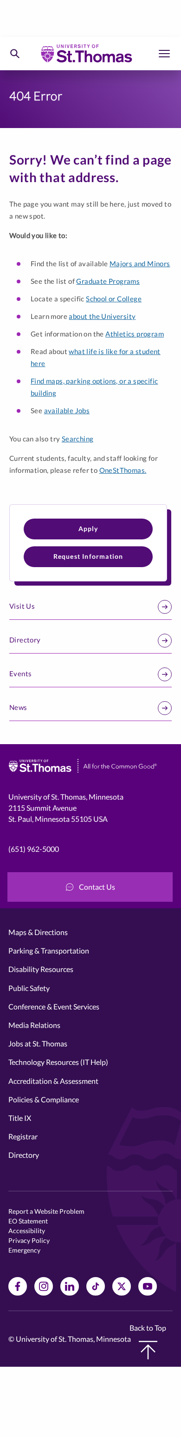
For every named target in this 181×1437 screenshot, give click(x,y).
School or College (114, 298)
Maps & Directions (38, 932)
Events (20, 673)
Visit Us (22, 606)
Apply (88, 528)
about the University (102, 316)
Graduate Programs (108, 281)
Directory (25, 640)
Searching (78, 438)
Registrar (23, 1136)
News (18, 707)
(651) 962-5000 (33, 848)
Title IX (19, 1117)
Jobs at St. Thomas (37, 1043)
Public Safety (29, 988)
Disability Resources (40, 969)
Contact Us (97, 886)
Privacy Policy (29, 1240)
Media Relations (34, 1025)
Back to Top (147, 1327)
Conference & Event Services (53, 1006)
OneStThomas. (123, 470)
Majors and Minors (140, 263)
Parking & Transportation (48, 950)
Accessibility (26, 1231)
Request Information (88, 556)
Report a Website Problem (46, 1211)
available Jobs (67, 410)
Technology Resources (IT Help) (58, 1062)
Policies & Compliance (43, 1099)
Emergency (24, 1250)
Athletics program (134, 334)
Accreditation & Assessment (53, 1080)
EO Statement (28, 1221)
